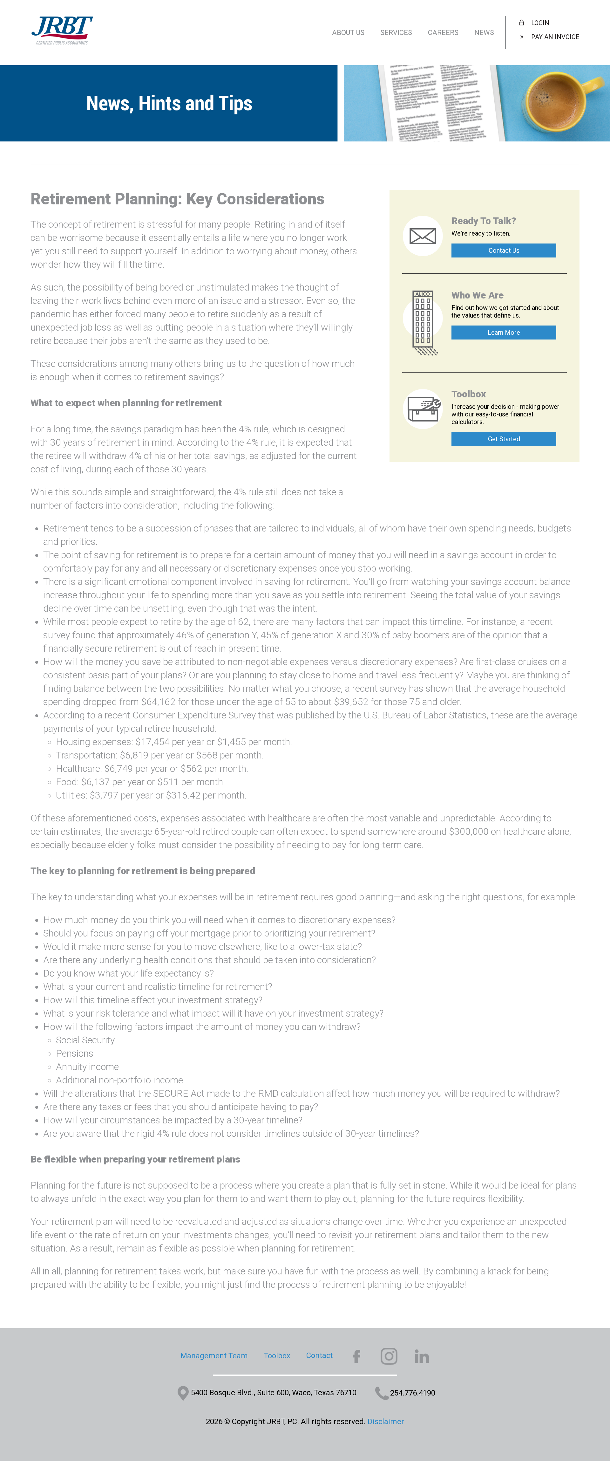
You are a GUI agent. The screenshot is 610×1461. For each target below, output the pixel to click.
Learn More (504, 332)
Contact (319, 1355)
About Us (348, 33)
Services (396, 33)
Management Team (214, 1355)
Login (540, 23)
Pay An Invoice (555, 37)
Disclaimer (386, 1421)
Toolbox (277, 1355)
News (484, 33)
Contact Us (504, 250)
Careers (443, 33)
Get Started (504, 439)
